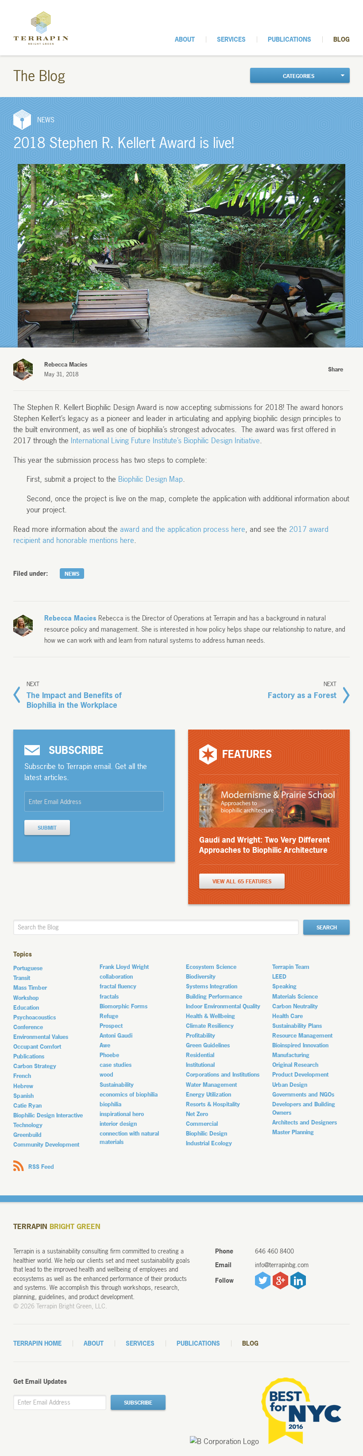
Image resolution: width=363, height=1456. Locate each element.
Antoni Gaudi (116, 1035)
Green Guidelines (208, 1045)
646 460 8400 (274, 1251)
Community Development (46, 1144)
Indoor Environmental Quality (223, 1006)
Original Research (295, 1065)
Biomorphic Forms (123, 1006)
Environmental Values (40, 1037)
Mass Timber (30, 987)
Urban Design (289, 1085)
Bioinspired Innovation (300, 1045)
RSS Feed (41, 1167)
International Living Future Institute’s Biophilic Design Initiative (165, 440)
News (72, 574)
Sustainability (117, 1085)
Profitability (200, 1035)
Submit (47, 827)
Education (26, 1007)
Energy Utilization (208, 1094)
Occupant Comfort (37, 1046)
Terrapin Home (37, 1343)
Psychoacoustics (34, 1017)
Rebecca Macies (70, 618)
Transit (21, 978)
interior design (118, 1124)
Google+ (280, 1280)
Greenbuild (27, 1135)
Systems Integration (211, 986)
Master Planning (293, 1132)
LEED (279, 976)
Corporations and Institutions (222, 1074)
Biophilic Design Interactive (48, 1115)
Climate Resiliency (210, 1026)
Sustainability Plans (297, 1026)
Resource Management (302, 1035)
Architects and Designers (304, 1122)
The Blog (39, 76)
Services (231, 39)
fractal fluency (118, 986)
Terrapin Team (290, 967)
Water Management (211, 1085)
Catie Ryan (27, 1105)
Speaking (284, 986)
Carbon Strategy (34, 1066)
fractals (109, 996)
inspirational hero (122, 1114)
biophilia (110, 1104)
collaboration (116, 976)
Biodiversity (201, 976)
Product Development (300, 1074)
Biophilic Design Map (150, 479)
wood (106, 1074)
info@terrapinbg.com (282, 1265)
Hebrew (23, 1086)
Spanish (23, 1096)
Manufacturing (290, 1055)
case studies (115, 1065)
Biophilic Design (206, 1133)
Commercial (202, 1124)
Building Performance (214, 996)
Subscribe (138, 1402)
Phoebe (109, 1055)
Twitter (262, 1280)
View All (241, 881)
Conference (28, 1027)
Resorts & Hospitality (213, 1104)
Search (327, 927)
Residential (200, 1055)
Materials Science (295, 996)
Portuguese (27, 968)
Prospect (111, 1026)
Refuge (109, 1016)
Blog (341, 39)
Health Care (287, 1016)
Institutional (200, 1065)
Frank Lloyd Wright (124, 967)
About (185, 39)
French (22, 1076)
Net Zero (197, 1114)
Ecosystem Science (211, 967)
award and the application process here (182, 529)
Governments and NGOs (303, 1094)
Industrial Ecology (209, 1143)
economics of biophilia (129, 1094)
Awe (105, 1045)
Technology (27, 1125)
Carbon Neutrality (295, 1006)
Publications (289, 39)
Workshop (26, 998)
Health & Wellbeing (210, 1016)
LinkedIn (298, 1280)
